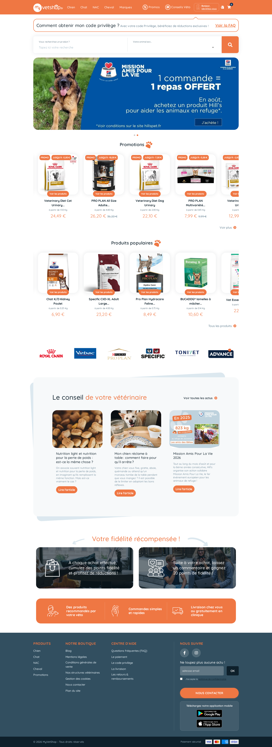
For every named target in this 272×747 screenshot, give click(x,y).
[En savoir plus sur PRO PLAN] (85, 353)
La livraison (118, 669)
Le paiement (119, 657)
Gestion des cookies (78, 678)
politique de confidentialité (212, 679)
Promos (153, 7)
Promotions (40, 675)
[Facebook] (184, 652)
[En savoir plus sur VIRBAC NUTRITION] (51, 353)
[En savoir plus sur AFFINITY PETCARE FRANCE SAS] (187, 353)
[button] (206, 7)
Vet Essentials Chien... (195, 300)
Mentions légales (76, 657)
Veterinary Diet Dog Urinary (104, 203)
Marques (126, 7)
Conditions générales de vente (81, 664)
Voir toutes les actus (199, 398)
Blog (68, 650)
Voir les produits (58, 193)
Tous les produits (220, 326)
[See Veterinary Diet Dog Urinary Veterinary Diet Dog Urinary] (104, 174)
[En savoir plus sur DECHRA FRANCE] (119, 353)
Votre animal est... (142, 41)
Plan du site (73, 690)
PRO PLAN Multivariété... (149, 203)
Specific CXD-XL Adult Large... (58, 301)
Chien (71, 7)
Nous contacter (75, 684)
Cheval (109, 7)
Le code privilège (122, 663)
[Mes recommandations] (222, 7)
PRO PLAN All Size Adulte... (58, 203)
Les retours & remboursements (122, 676)
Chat (83, 7)
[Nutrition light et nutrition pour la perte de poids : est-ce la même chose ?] (77, 429)
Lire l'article (66, 490)
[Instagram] (196, 652)
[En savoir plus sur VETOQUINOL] (221, 353)
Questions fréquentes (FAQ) (129, 650)
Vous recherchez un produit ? (54, 41)
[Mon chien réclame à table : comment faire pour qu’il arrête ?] (136, 429)
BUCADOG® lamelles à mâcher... (150, 301)
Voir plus (226, 227)
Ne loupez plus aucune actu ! (202, 662)
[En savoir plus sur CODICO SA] (153, 353)
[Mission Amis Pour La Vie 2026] (194, 429)
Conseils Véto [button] (180, 7)
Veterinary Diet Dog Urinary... (196, 203)
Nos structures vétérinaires (83, 672)
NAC (96, 7)
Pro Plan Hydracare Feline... (104, 301)
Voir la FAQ (225, 25)
